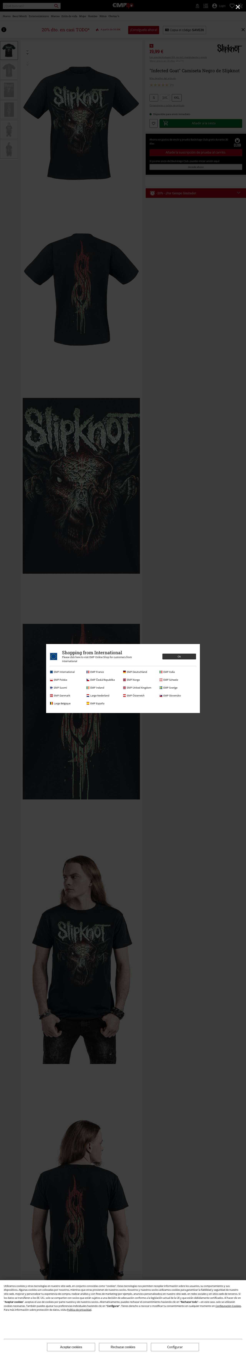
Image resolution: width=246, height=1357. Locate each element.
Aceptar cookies (71, 1347)
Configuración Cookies (228, 1306)
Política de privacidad (79, 1309)
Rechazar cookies (123, 1347)
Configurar (175, 1347)
